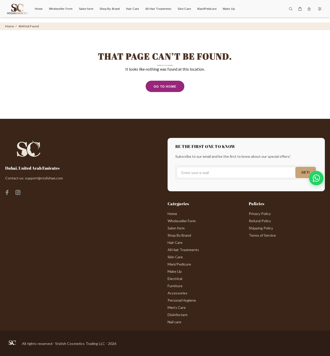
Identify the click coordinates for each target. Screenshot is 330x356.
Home (9, 26)
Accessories (177, 293)
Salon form (176, 228)
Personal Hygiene (182, 300)
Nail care (174, 322)
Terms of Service (262, 235)
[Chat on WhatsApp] (316, 178)
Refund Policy (260, 221)
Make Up (175, 271)
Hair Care (175, 242)
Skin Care (175, 257)
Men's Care (177, 307)
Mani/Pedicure (179, 264)
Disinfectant (178, 314)
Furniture (175, 286)
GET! (305, 172)
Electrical (175, 278)
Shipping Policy (261, 228)
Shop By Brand (179, 235)
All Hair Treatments (183, 249)
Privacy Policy (260, 213)
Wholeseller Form (182, 221)
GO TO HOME (165, 86)
